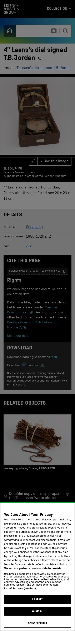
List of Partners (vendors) (20, 588)
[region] (37, 567)
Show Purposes (37, 623)
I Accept (37, 599)
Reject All (37, 611)
